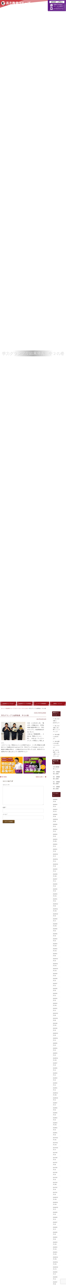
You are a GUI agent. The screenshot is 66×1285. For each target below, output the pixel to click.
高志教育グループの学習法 (24, 703)
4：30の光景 (56, 734)
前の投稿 (4, 777)
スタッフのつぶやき (23, 708)
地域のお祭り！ (40, 777)
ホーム (2, 708)
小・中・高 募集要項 (41, 703)
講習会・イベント (58, 703)
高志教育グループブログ (11, 708)
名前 (4, 807)
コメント (6, 784)
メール (5, 814)
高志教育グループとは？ (8, 703)
